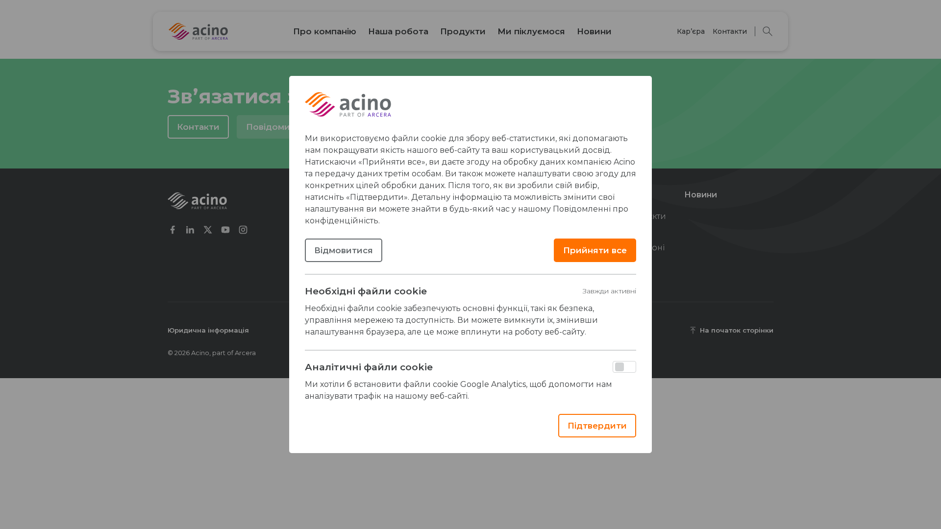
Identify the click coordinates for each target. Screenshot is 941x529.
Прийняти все (595, 250)
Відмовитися (343, 250)
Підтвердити (597, 426)
